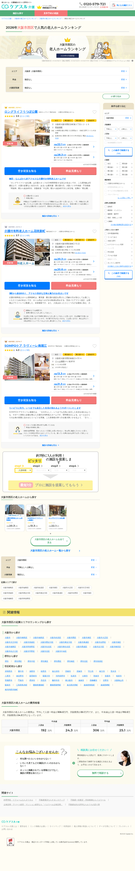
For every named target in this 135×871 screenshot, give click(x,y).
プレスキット (123, 826)
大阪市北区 (45, 651)
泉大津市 (55, 671)
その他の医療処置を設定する (121, 225)
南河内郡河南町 (11, 689)
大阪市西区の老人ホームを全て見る (49, 541)
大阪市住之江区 (11, 651)
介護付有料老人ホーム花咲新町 (24, 231)
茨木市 (113, 671)
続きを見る (67, 206)
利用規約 (67, 826)
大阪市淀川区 (98, 646)
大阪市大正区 (67, 588)
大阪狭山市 (119, 680)
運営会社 (23, 826)
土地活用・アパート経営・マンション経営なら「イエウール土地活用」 (33, 804)
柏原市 (119, 676)
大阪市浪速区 (8, 593)
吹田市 (43, 671)
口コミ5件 (25, 116)
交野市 (106, 680)
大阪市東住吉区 (63, 646)
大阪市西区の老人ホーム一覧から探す (50, 550)
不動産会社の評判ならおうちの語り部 (84, 804)
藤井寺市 (55, 680)
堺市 (7, 661)
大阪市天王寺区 (84, 588)
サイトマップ (55, 826)
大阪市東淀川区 (41, 593)
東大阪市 (69, 680)
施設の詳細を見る (49, 216)
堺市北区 (84, 661)
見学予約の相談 (51, 13)
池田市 (32, 671)
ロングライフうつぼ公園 (21, 111)
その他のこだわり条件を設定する (119, 266)
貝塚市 (79, 671)
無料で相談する (100, 773)
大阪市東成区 (57, 593)
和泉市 (96, 676)
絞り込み (117, 96)
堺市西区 (57, 661)
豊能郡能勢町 (55, 685)
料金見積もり (74, 171)
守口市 (90, 671)
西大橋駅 (58, 247)
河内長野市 (60, 676)
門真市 (21, 680)
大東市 (85, 676)
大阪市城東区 (8, 598)
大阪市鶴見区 (115, 646)
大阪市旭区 (87, 593)
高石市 (43, 680)
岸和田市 (8, 671)
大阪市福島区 (23, 588)
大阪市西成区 (81, 646)
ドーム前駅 (59, 361)
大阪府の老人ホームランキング (25, 18)
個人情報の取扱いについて (85, 826)
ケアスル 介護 (6, 18)
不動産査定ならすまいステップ (52, 800)
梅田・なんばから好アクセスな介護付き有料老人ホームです (37, 179)
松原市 (73, 676)
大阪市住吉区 (46, 646)
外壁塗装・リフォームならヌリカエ (18, 800)
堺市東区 (44, 661)
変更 (123, 71)
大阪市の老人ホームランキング (50, 18)
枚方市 (102, 671)
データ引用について (107, 826)
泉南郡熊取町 (89, 685)
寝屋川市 (46, 676)
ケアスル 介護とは (9, 826)
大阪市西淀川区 (24, 593)
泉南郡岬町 (105, 685)
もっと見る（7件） (124, 198)
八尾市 (7, 676)
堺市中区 (31, 661)
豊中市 (21, 671)
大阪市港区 (53, 588)
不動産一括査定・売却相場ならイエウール (88, 800)
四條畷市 (93, 680)
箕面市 (107, 676)
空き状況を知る (27, 171)
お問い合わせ (7, 829)
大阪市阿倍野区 (24, 598)
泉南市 (81, 680)
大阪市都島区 (8, 588)
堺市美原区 (98, 661)
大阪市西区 (71, 637)
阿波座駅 (58, 127)
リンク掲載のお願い (38, 826)
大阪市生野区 (73, 593)
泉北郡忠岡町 (72, 685)
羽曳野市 (8, 680)
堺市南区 (70, 661)
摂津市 (32, 680)
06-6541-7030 (80, 253)
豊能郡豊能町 (38, 685)
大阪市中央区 (61, 651)
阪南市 (7, 685)
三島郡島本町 (21, 685)
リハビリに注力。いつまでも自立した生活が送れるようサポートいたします (45, 408)
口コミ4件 (25, 235)
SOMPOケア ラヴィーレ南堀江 (25, 345)
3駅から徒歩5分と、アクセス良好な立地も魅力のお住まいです (39, 293)
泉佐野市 (20, 676)
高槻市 (68, 671)
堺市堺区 (18, 661)
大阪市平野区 (29, 651)
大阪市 (7, 637)
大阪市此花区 (39, 588)
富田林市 (33, 676)
